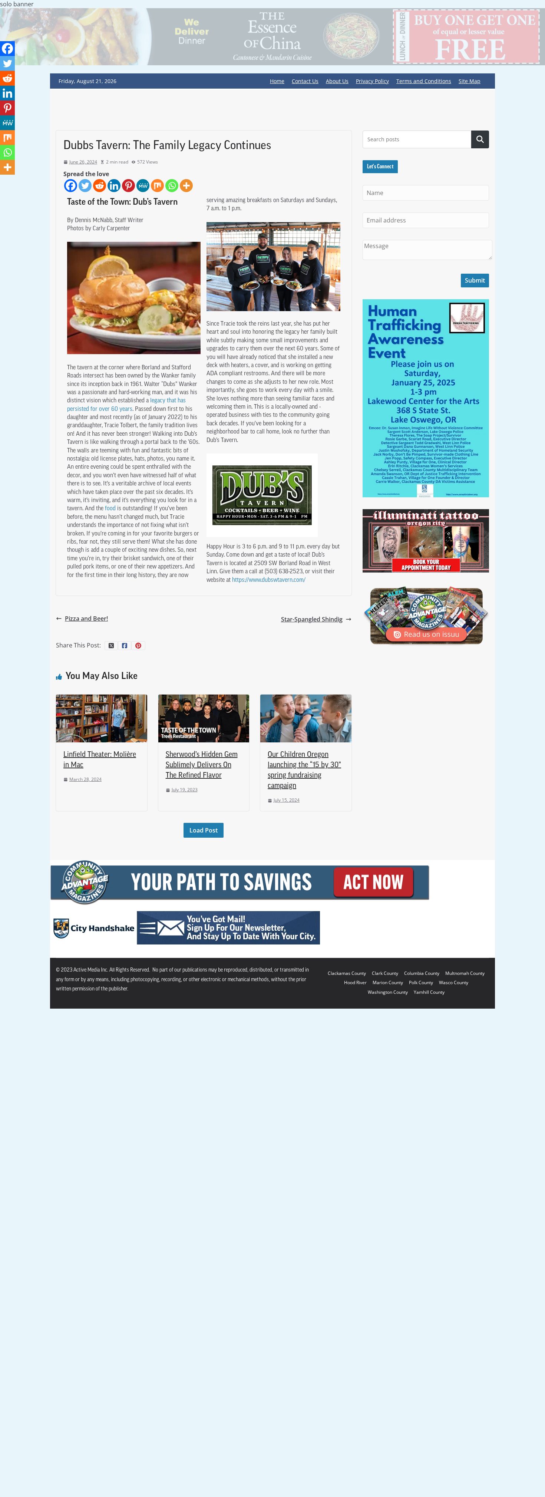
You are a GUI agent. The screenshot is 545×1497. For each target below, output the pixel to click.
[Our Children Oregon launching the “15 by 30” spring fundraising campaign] (305, 699)
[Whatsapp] (171, 185)
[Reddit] (99, 185)
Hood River (355, 982)
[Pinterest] (128, 185)
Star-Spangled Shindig (312, 619)
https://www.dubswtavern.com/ (268, 580)
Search (480, 139)
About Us (337, 81)
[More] (186, 185)
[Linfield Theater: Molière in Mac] (101, 699)
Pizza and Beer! (86, 618)
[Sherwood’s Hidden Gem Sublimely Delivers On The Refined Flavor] (204, 699)
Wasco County (453, 982)
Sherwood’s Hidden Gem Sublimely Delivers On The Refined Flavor (202, 765)
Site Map (469, 81)
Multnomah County (465, 973)
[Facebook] (70, 185)
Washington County (388, 992)
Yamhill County (429, 992)
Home (277, 81)
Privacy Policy (372, 81)
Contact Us (305, 81)
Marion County (388, 982)
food (110, 509)
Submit (475, 280)
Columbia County (421, 973)
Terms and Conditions (423, 81)
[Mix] (157, 185)
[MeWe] (142, 185)
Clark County (385, 973)
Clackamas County (347, 973)
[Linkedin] (114, 185)
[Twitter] (85, 185)
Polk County (421, 982)
